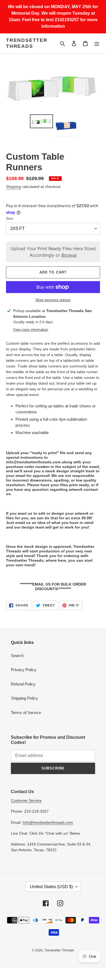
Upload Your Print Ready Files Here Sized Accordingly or (53, 252)
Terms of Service (26, 712)
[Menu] (96, 43)
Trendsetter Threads (27, 43)
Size (9, 218)
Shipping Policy (24, 698)
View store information (30, 330)
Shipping (13, 186)
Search (17, 655)
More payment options (53, 300)
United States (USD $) (51, 886)
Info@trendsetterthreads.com (48, 822)
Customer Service (26, 800)
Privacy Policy (23, 669)
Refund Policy (23, 684)
